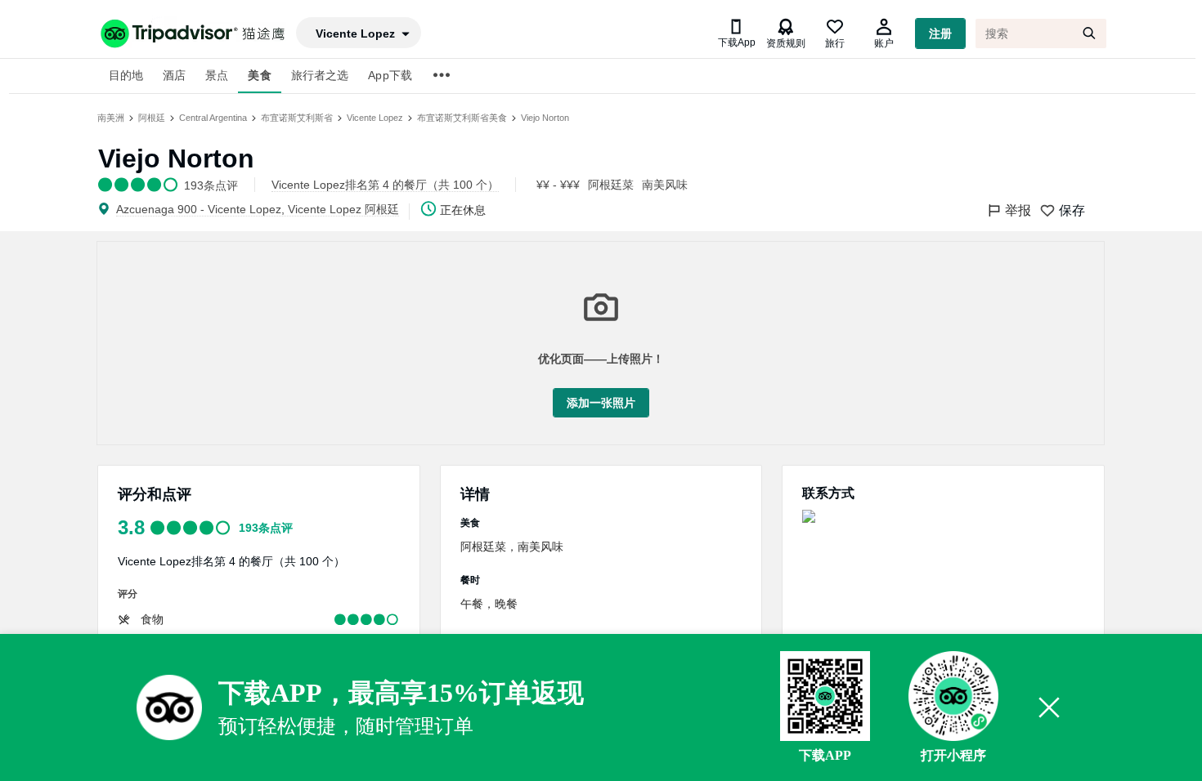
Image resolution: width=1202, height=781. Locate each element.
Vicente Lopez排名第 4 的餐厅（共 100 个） (231, 561)
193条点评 (266, 527)
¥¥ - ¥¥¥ (558, 184)
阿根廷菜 (611, 184)
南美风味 (665, 184)
